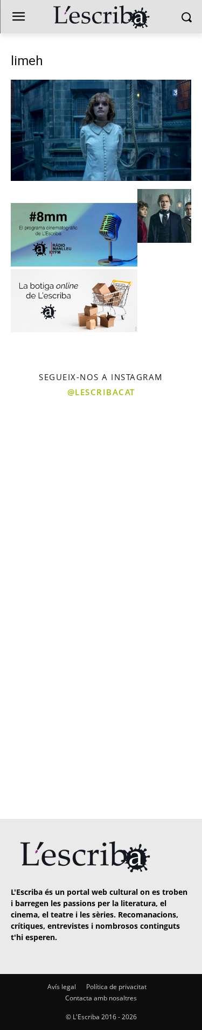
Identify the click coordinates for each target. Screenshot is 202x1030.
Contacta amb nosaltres (101, 998)
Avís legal (61, 986)
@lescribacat (101, 392)
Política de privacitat (116, 986)
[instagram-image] (49, 453)
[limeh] (101, 178)
